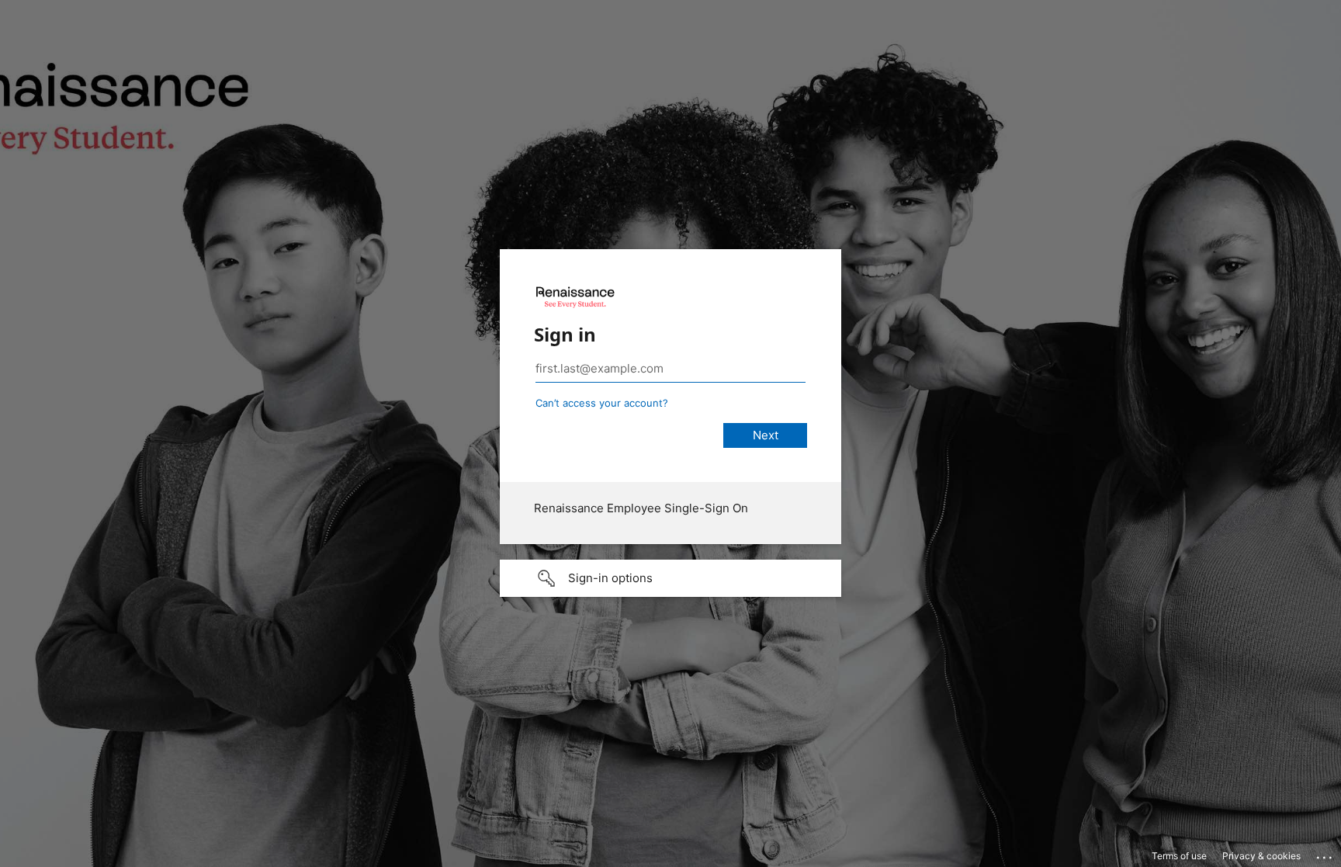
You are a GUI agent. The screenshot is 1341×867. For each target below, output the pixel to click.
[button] (670, 578)
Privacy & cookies (1261, 856)
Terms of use (1179, 856)
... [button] (1325, 854)
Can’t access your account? (601, 403)
